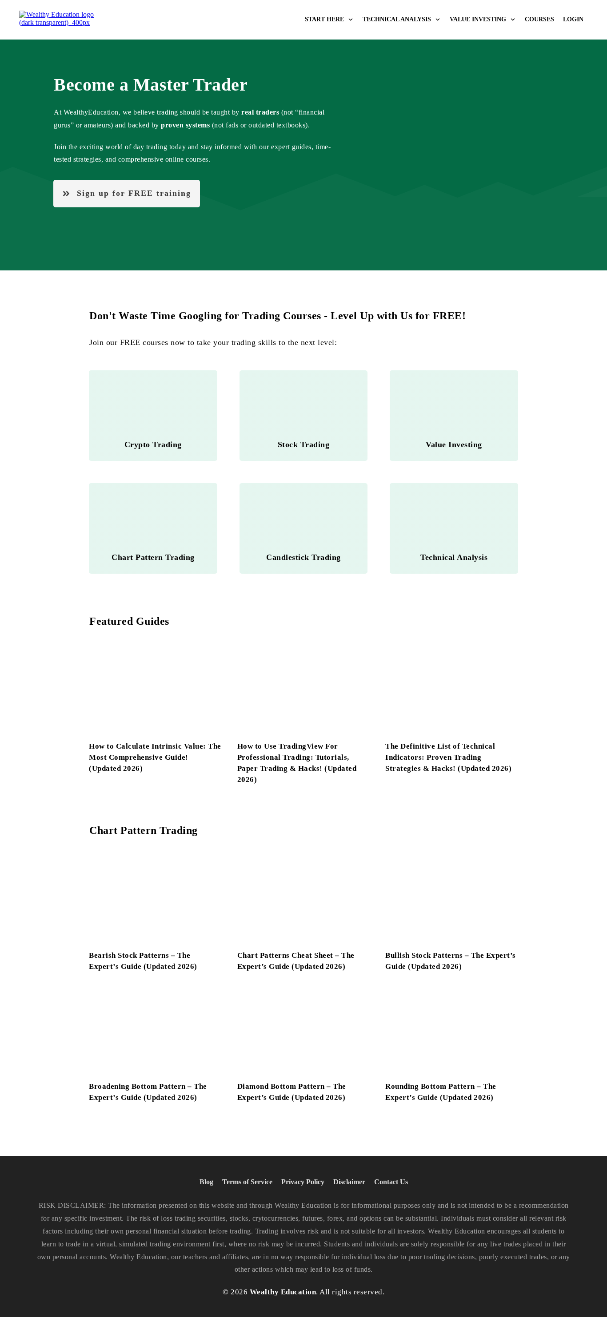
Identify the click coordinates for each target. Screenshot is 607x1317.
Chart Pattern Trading (143, 830)
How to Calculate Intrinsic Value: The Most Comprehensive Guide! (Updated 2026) (155, 757)
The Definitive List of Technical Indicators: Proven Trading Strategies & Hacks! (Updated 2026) (448, 757)
